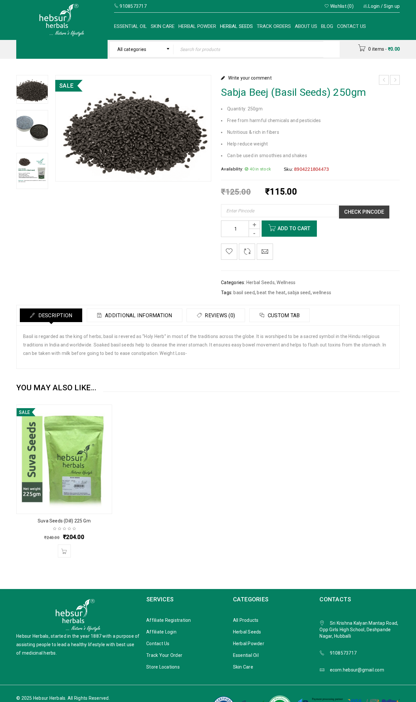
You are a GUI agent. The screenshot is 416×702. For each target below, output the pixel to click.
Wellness (286, 282)
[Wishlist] (229, 252)
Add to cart (294, 228)
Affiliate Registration (168, 620)
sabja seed (299, 292)
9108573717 (343, 653)
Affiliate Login (161, 631)
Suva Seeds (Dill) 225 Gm (64, 520)
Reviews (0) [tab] (219, 315)
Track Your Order (164, 655)
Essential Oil (130, 26)
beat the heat (271, 292)
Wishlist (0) (341, 6)
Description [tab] (54, 315)
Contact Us (351, 26)
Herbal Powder (197, 26)
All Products (246, 620)
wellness (322, 292)
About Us (306, 26)
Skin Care (163, 26)
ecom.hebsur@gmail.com (357, 669)
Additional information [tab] (138, 315)
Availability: (232, 169)
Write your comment (250, 78)
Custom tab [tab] (283, 315)
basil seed (244, 292)
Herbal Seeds (236, 26)
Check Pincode (364, 212)
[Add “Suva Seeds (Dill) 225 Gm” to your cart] (64, 551)
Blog (327, 26)
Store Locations (163, 667)
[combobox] (141, 49)
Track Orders (274, 26)
